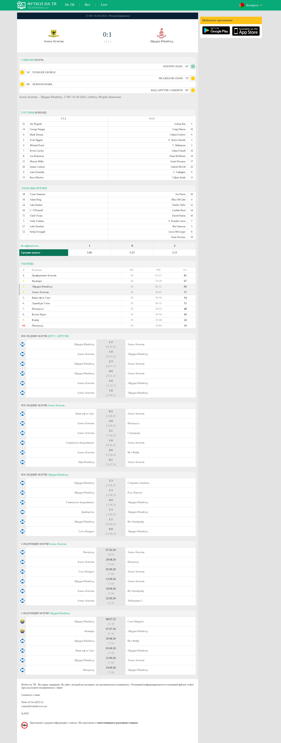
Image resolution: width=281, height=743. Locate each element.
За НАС (25, 713)
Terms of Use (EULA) (32, 702)
